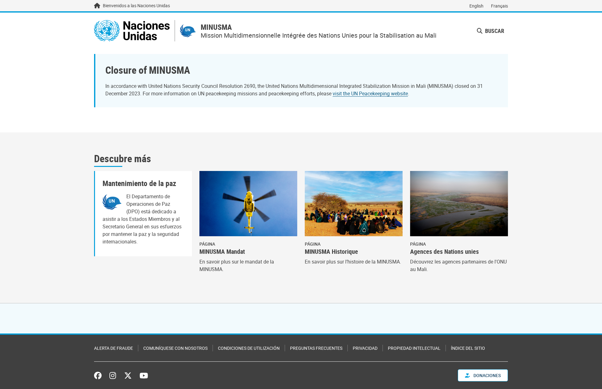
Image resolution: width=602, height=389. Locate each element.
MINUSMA (216, 27)
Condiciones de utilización (249, 348)
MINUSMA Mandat (222, 251)
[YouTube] (143, 375)
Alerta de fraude (113, 348)
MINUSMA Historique (331, 251)
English (476, 6)
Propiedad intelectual (414, 348)
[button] (490, 31)
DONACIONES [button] (487, 375)
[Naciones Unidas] (132, 30)
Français (499, 6)
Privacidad (365, 348)
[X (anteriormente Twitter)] (128, 375)
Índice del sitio (468, 348)
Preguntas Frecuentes (316, 348)
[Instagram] (112, 375)
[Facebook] (99, 375)
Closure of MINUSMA (147, 70)
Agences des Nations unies (444, 251)
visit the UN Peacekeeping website (370, 93)
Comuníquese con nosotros (175, 348)
